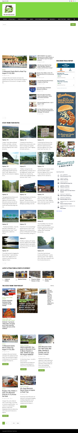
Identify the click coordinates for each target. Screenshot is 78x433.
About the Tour (62, 19)
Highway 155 (41, 166)
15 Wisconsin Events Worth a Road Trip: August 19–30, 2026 (14, 72)
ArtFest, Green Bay (64, 179)
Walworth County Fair (64, 186)
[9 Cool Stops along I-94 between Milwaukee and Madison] (32, 88)
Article (3, 69)
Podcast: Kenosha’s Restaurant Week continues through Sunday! (7, 303)
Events (31, 19)
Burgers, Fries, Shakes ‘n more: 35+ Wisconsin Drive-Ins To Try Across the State (45, 74)
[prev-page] (3, 118)
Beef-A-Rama (63, 208)
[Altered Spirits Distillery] (48, 274)
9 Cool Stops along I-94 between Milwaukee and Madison (44, 88)
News (9, 320)
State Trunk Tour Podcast (41, 19)
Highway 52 (5, 194)
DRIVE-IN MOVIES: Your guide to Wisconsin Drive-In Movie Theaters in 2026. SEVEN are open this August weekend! (45, 58)
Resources (52, 19)
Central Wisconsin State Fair (66, 183)
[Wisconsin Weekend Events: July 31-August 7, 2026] (33, 102)
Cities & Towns (9, 297)
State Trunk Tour (13, 431)
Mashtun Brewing (22, 279)
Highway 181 (23, 224)
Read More (5, 364)
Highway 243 (41, 251)
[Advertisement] (39, 37)
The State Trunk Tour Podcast (12, 286)
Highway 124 (41, 194)
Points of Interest (22, 19)
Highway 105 (5, 166)
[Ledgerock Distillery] (8, 274)
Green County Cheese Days (66, 195)
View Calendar (59, 211)
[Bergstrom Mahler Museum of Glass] (35, 274)
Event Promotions (30, 299)
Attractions (12, 19)
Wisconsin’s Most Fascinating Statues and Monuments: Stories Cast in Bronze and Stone (44, 96)
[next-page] (5, 118)
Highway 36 (22, 238)
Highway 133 (23, 140)
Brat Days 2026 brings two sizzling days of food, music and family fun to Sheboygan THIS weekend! (45, 111)
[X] (73, 1)
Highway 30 (5, 224)
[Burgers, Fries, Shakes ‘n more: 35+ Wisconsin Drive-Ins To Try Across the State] (32, 73)
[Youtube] (72, 1)
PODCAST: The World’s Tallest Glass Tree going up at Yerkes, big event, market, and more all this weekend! (8, 325)
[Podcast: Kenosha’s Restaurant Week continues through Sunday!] (8, 292)
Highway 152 (41, 140)
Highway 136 (5, 140)
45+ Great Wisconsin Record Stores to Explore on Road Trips (45, 81)
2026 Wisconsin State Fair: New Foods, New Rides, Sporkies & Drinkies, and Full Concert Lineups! (45, 66)
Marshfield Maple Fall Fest (65, 199)
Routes (5, 19)
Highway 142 (23, 194)
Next (18, 423)
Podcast (4, 298)
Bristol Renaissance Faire (65, 176)
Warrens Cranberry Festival (66, 203)
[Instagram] (75, 1)
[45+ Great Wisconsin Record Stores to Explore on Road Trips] (33, 81)
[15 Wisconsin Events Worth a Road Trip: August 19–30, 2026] (14, 61)
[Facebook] (70, 1)
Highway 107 (5, 251)
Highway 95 (22, 166)
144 (14, 423)
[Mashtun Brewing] (21, 274)
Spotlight (26, 345)
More (68, 19)
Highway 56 (40, 221)
